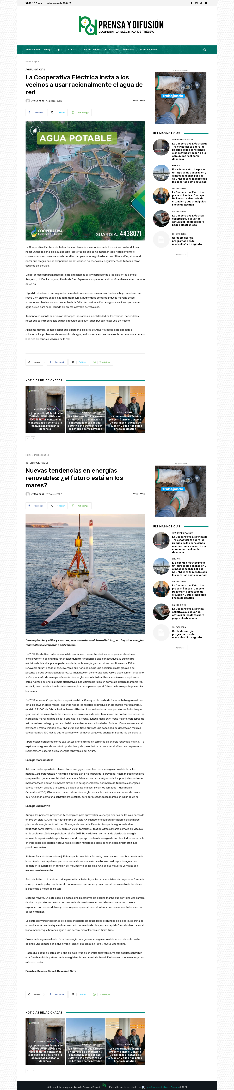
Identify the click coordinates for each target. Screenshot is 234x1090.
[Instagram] (196, 3)
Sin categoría (179, 234)
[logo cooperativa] (121, 26)
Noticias (39, 69)
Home (29, 61)
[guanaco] (28, 101)
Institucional (124, 412)
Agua (36, 61)
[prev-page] (28, 438)
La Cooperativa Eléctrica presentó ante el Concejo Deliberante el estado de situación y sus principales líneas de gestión (125, 422)
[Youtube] (206, 3)
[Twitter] (201, 3)
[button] (204, 50)
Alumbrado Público (44, 409)
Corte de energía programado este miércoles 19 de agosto (187, 241)
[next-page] (33, 438)
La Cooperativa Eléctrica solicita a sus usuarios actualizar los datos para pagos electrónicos (188, 220)
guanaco (39, 101)
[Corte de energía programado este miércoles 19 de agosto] (161, 239)
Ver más (179, 254)
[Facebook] (191, 3)
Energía (85, 412)
